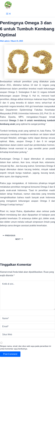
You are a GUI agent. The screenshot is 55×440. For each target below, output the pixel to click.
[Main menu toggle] (8, 14)
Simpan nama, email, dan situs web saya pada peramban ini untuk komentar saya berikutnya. (25, 347)
